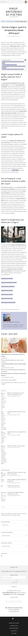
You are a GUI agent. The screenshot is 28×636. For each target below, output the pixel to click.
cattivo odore (15, 170)
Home (3, 21)
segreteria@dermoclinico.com (9, 592)
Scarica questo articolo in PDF (8, 302)
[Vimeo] (18, 601)
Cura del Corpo (10, 21)
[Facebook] (7, 601)
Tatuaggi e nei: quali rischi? (13, 485)
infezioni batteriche (15, 309)
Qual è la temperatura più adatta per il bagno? (13, 69)
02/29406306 (6, 594)
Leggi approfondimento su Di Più (9, 282)
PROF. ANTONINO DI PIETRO (14, 11)
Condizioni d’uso (14, 625)
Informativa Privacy (14, 628)
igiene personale (7, 309)
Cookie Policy (14, 630)
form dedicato (21, 594)
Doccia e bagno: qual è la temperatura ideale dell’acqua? (14, 30)
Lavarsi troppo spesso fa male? (10, 64)
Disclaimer (14, 633)
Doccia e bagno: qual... (21, 21)
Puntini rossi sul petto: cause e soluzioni (16, 445)
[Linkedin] (12, 601)
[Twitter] (15, 601)
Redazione (4, 358)
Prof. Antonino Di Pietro (14, 36)
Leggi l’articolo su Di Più (7, 278)
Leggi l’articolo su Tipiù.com (8, 286)
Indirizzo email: (14, 575)
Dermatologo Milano (14, 623)
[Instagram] (10, 601)
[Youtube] (4, 2)
